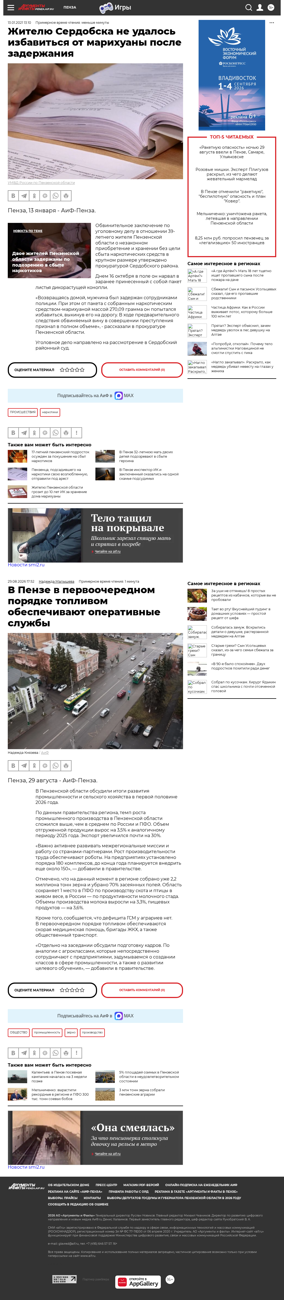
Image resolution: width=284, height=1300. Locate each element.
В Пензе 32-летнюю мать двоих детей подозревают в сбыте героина (146, 456)
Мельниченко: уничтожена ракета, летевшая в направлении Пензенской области (232, 219)
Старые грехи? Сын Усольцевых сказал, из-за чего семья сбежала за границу (242, 650)
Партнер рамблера (96, 1279)
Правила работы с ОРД (128, 1192)
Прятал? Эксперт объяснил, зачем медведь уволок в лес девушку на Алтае (240, 330)
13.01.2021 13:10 (19, 22)
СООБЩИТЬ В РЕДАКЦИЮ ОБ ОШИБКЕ (78, 1204)
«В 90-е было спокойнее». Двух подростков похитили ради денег (240, 666)
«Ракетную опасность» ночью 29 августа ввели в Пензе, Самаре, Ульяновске (232, 152)
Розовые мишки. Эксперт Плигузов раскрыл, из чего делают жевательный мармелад (232, 174)
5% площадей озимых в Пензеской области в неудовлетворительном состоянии (149, 1076)
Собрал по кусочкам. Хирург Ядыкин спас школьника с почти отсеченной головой (243, 686)
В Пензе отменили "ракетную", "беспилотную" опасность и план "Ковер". (232, 196)
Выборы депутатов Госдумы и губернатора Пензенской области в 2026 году (174, 1198)
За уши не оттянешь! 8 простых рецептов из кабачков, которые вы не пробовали (243, 595)
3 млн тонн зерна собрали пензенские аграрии (142, 1092)
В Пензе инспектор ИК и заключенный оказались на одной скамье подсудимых (149, 474)
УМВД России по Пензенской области (41, 183)
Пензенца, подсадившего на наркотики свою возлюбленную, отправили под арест (60, 474)
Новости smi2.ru (26, 564)
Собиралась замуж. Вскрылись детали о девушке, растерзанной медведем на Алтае (239, 631)
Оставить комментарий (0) (142, 370)
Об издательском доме (68, 1185)
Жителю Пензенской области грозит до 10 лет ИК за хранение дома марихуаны (59, 491)
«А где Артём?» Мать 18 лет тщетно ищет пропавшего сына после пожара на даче (241, 275)
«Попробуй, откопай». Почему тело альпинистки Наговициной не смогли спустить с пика (242, 348)
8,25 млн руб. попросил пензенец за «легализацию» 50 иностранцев (232, 240)
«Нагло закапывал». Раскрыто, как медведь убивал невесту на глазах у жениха (242, 366)
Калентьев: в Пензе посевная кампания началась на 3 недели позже (59, 1076)
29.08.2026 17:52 (21, 581)
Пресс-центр (106, 1185)
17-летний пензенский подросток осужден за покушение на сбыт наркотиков (60, 456)
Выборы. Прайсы (62, 1198)
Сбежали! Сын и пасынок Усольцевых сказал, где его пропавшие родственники (243, 293)
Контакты (92, 1198)
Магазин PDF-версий (141, 1185)
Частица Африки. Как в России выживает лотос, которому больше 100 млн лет (241, 311)
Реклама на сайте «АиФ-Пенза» (75, 1192)
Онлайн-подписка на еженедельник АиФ (201, 1185)
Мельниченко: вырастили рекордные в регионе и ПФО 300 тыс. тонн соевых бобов (60, 1094)
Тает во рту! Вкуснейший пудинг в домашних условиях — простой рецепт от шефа (240, 613)
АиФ (45, 753)
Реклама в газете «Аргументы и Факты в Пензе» (196, 1192)
